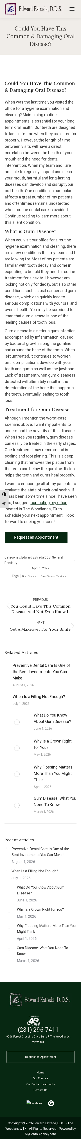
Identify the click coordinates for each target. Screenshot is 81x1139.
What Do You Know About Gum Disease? (52, 718)
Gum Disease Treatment (54, 576)
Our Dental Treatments (40, 1084)
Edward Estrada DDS (36, 557)
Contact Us (40, 1090)
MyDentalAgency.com (40, 1134)
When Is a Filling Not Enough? (39, 696)
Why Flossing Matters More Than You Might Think (53, 773)
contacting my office (49, 502)
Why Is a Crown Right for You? (53, 744)
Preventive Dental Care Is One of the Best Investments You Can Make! (41, 671)
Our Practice (40, 1078)
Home (40, 1072)
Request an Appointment (40, 1057)
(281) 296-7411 (38, 1029)
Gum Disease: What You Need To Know (55, 801)
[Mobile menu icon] (72, 9)
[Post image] (6, 665)
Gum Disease (29, 576)
